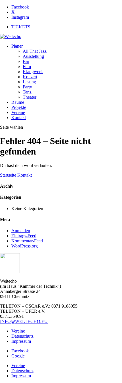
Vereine (18, 112)
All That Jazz (35, 51)
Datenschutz (22, 336)
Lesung (29, 81)
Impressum (21, 341)
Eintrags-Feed (23, 235)
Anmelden (20, 230)
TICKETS (20, 26)
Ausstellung (33, 56)
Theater (29, 97)
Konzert (30, 76)
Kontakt (18, 117)
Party (27, 86)
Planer (17, 46)
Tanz (27, 92)
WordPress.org (24, 246)
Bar (26, 61)
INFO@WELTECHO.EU (24, 321)
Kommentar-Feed (27, 240)
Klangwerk (33, 71)
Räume (17, 102)
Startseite (8, 175)
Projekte (18, 107)
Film (27, 66)
